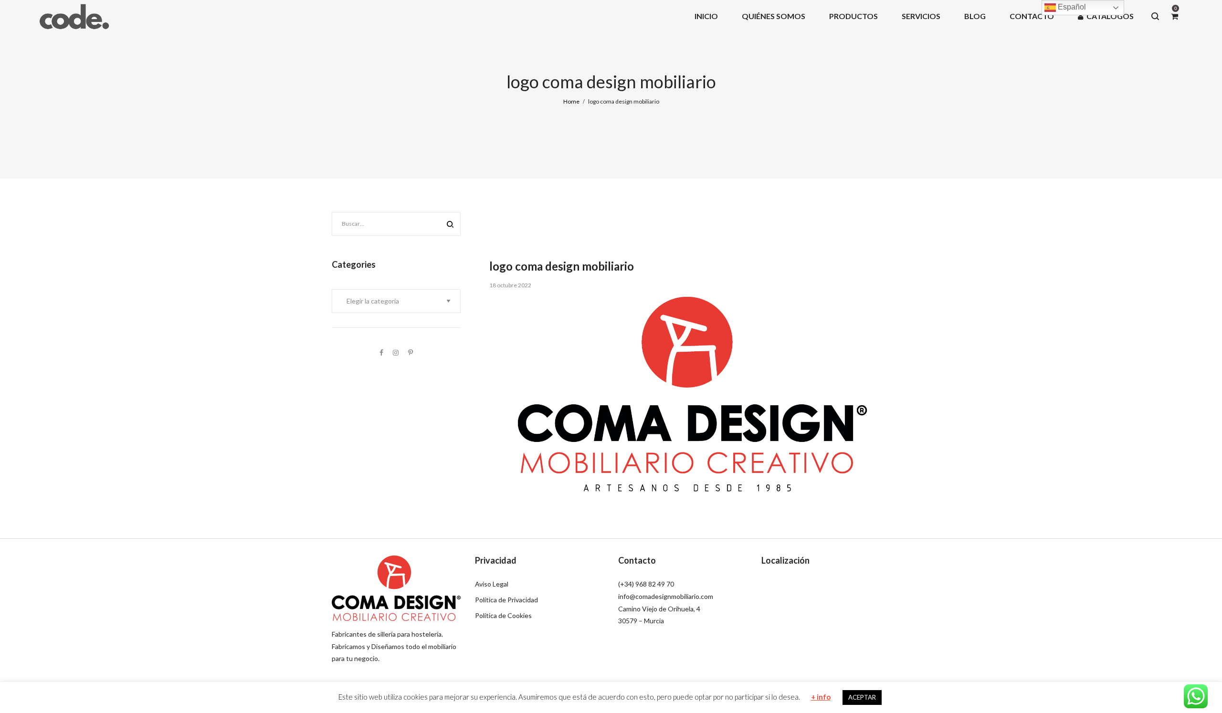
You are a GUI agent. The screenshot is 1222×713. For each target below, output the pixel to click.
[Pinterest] (410, 352)
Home (571, 101)
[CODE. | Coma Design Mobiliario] (74, 16)
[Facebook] (381, 352)
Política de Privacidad (506, 600)
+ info (821, 696)
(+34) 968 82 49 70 (646, 584)
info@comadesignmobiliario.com (665, 596)
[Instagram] (396, 352)
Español (1071, 7)
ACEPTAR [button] (862, 697)
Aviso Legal (491, 584)
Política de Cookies (503, 615)
